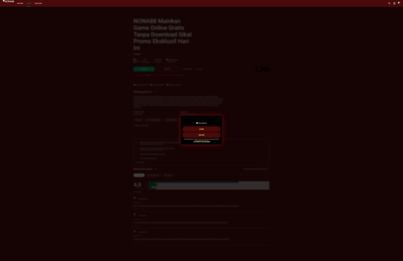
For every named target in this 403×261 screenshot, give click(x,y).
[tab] (20, 3)
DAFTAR (201, 135)
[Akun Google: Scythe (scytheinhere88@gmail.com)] (399, 3)
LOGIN (201, 129)
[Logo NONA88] (8, 3)
